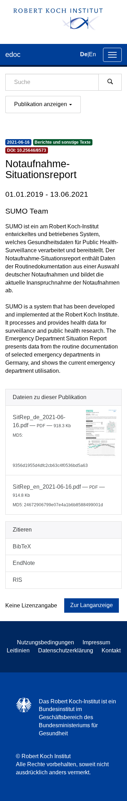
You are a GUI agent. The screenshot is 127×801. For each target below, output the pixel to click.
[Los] (110, 82)
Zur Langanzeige (91, 605)
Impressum (96, 642)
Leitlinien (18, 650)
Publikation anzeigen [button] (41, 104)
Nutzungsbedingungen (45, 642)
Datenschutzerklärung (65, 650)
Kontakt (111, 650)
